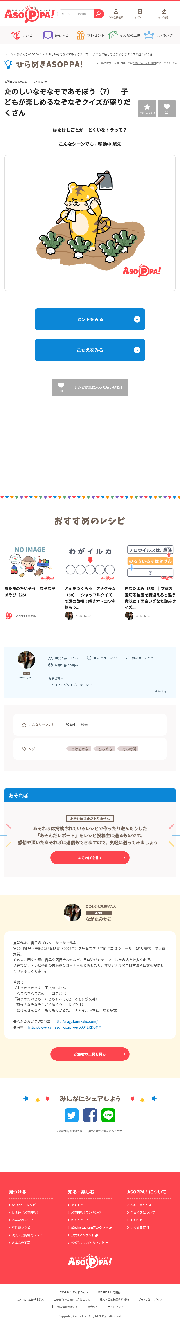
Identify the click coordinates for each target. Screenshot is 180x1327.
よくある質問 (139, 1227)
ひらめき (105, 748)
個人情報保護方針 (67, 1306)
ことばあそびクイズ (62, 684)
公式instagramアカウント (89, 1227)
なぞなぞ (86, 684)
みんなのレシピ (22, 1220)
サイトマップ (115, 1306)
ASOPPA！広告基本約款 (30, 1299)
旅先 (84, 724)
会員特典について (142, 1212)
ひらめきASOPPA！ (29, 54)
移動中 (71, 724)
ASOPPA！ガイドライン (74, 1292)
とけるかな (80, 748)
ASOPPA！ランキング (86, 1212)
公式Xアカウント (82, 1235)
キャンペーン (80, 1220)
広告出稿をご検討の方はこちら (72, 1299)
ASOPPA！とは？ (142, 1204)
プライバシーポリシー (151, 1299)
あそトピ (77, 1204)
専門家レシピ (21, 1227)
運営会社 (93, 1306)
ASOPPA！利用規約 (144, 63)
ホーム (8, 54)
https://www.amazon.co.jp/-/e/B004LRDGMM (64, 1027)
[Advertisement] (45, 441)
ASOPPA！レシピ (24, 1204)
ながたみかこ (99, 919)
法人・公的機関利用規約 (114, 1299)
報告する (161, 691)
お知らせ (136, 1220)
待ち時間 (129, 748)
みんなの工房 (21, 1242)
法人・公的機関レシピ (27, 1235)
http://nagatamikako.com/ (76, 1021)
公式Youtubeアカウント (87, 1242)
